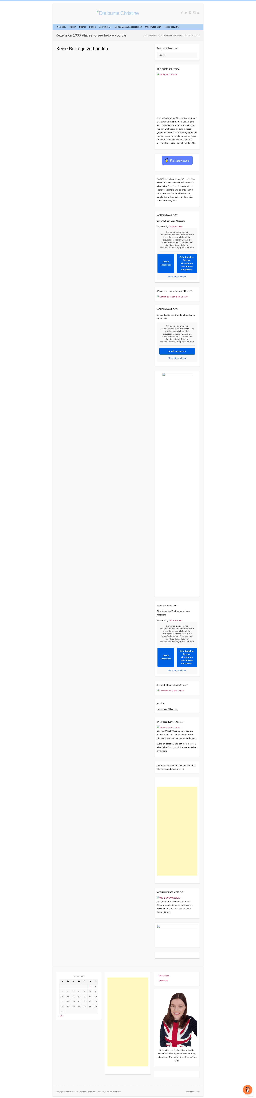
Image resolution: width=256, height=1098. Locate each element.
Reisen (72, 27)
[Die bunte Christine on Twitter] (186, 13)
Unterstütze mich (153, 27)
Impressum (163, 980)
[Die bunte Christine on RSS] (198, 13)
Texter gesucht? (171, 27)
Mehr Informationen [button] (177, 276)
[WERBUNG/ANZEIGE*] (168, 727)
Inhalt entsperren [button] (165, 263)
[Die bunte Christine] (177, 93)
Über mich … (105, 27)
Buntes (92, 27)
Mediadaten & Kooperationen (128, 27)
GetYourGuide (175, 226)
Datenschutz (164, 976)
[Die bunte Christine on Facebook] (182, 13)
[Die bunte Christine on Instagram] (194, 13)
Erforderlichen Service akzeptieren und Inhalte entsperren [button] (187, 263)
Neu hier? (61, 27)
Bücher (82, 27)
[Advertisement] (177, 831)
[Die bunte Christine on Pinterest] (190, 13)
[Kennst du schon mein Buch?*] (172, 297)
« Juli (61, 1016)
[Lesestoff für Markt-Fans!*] (170, 690)
